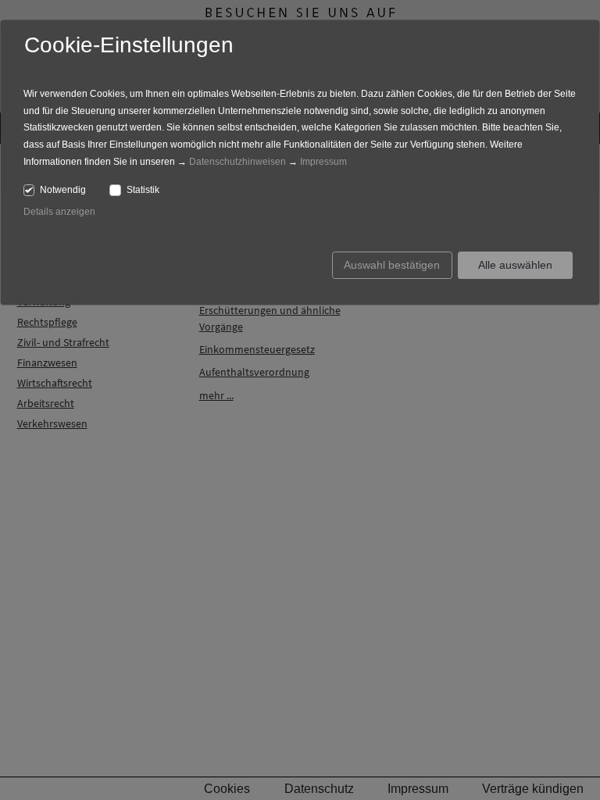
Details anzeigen (59, 211)
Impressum (323, 161)
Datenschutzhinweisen (237, 161)
